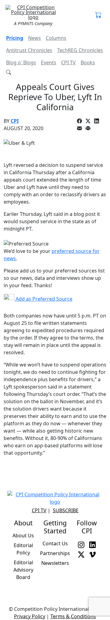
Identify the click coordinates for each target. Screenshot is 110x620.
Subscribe (66, 510)
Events (48, 62)
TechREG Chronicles (80, 50)
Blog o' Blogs (21, 62)
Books (88, 62)
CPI (15, 121)
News (34, 38)
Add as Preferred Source (43, 298)
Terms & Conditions (73, 616)
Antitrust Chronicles (29, 50)
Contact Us (55, 543)
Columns (56, 38)
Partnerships (55, 553)
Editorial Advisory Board (23, 570)
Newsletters (55, 563)
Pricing (14, 38)
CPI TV (68, 62)
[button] (98, 15)
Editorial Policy (23, 549)
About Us (23, 535)
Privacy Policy (29, 616)
